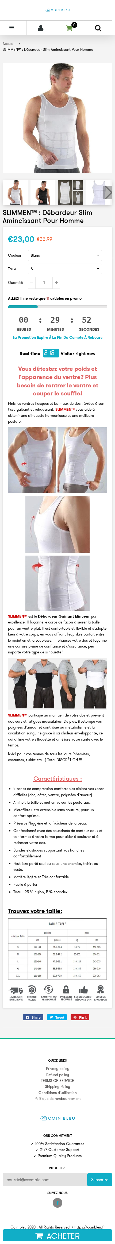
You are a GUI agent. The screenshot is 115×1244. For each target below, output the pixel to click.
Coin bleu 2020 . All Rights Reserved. (40, 1227)
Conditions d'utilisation (58, 1092)
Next (107, 192)
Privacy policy (57, 1068)
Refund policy (57, 1074)
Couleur (14, 255)
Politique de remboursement (57, 1098)
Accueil (8, 43)
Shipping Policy (57, 1086)
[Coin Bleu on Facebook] (57, 1203)
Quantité (15, 282)
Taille (12, 269)
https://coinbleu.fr (89, 1227)
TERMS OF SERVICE (57, 1080)
